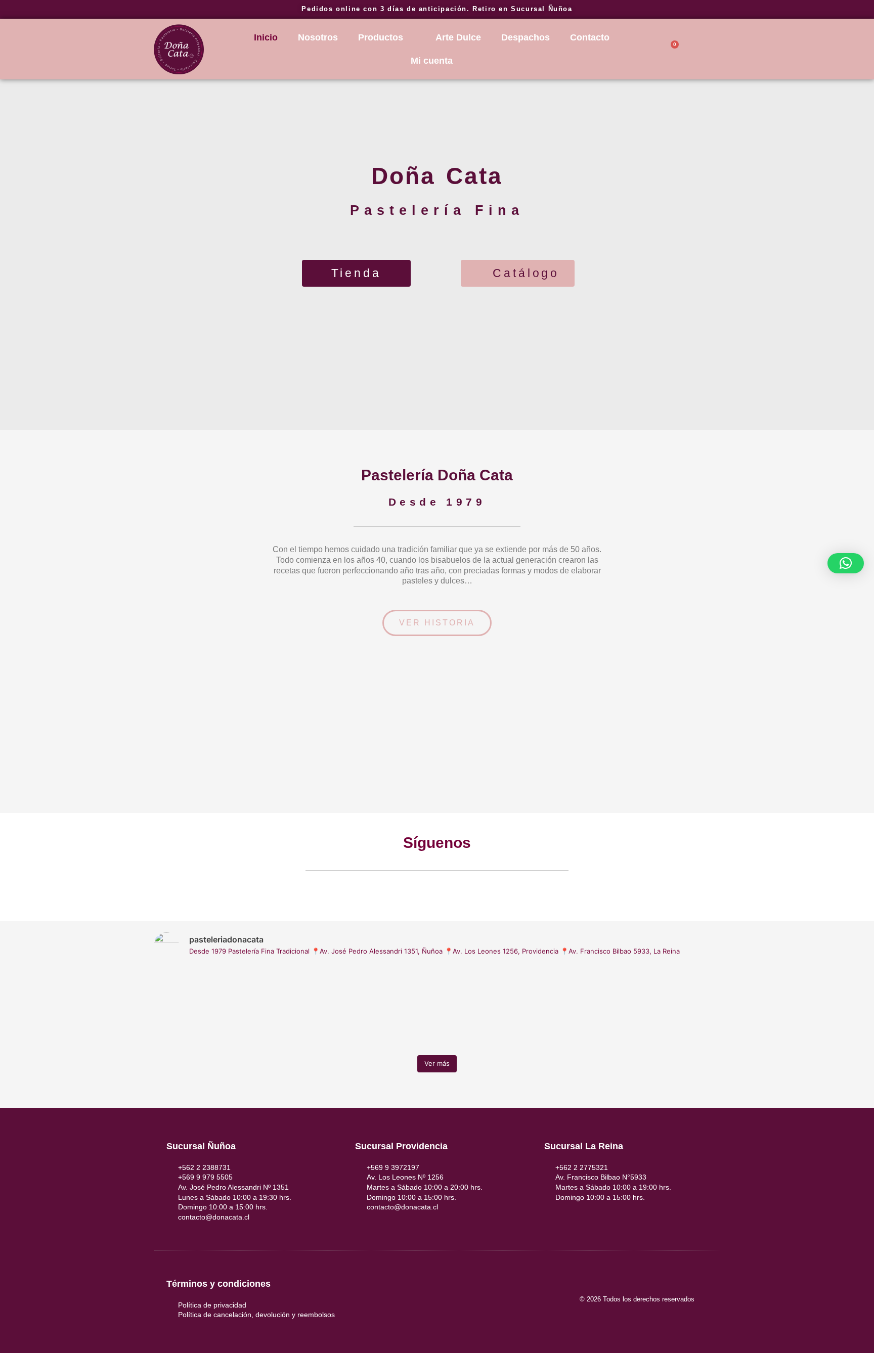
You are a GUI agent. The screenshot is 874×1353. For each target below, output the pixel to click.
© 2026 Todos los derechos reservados (637, 1299)
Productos (380, 37)
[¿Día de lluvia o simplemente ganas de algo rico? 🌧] (366, 1008)
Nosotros (318, 37)
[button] (9, 737)
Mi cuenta (432, 61)
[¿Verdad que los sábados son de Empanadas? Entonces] (223, 1008)
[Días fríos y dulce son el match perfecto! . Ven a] (509, 1008)
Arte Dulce (458, 37)
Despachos (525, 37)
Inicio (266, 37)
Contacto (589, 37)
